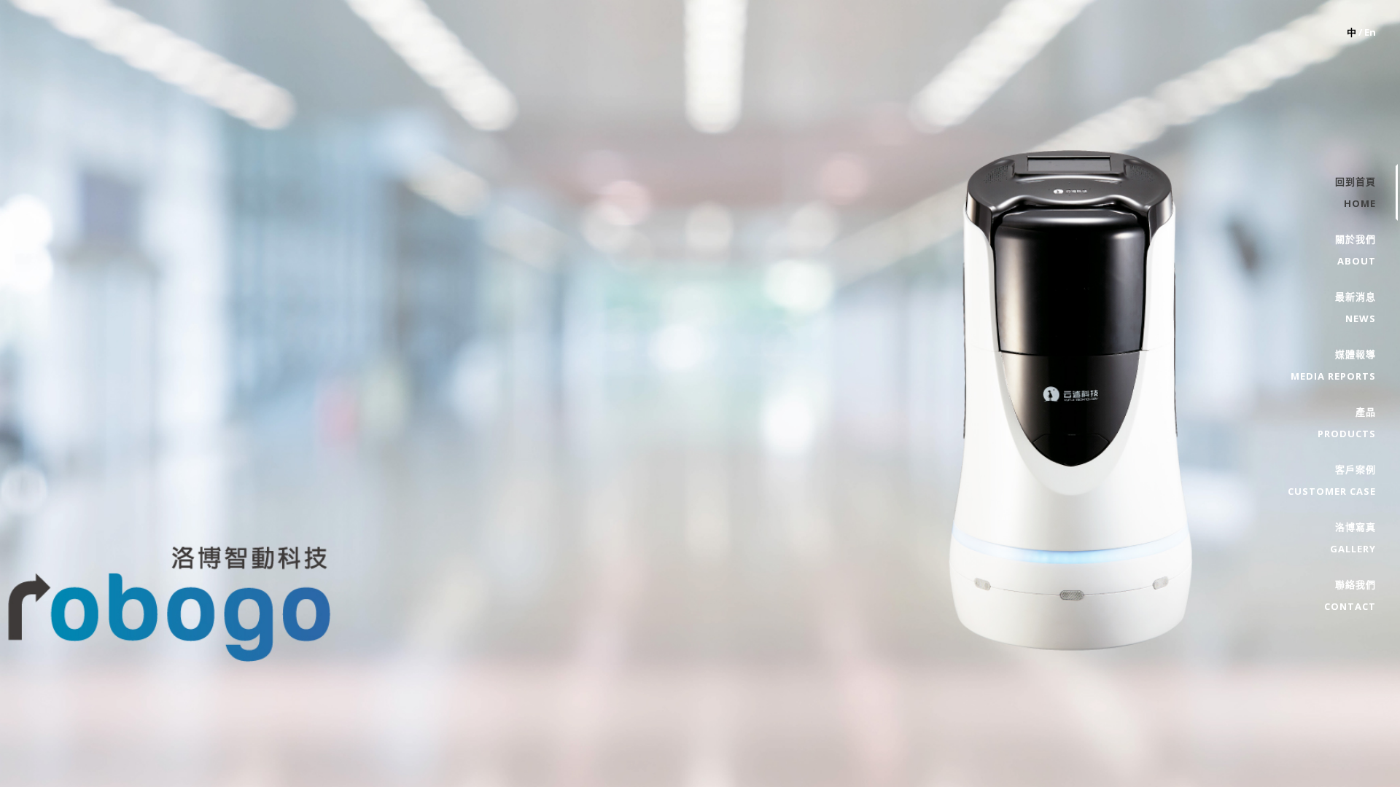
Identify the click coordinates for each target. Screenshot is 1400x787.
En (1370, 32)
